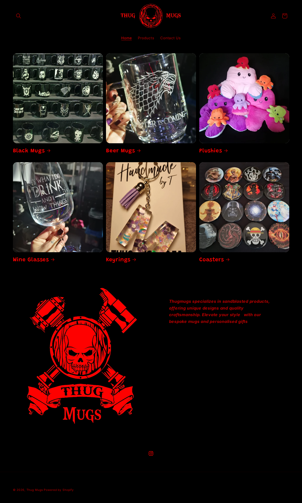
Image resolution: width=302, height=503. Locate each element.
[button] (18, 16)
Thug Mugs (35, 489)
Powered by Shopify (59, 489)
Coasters (211, 260)
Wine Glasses (31, 260)
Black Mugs (29, 151)
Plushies (210, 151)
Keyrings (118, 260)
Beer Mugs (120, 151)
